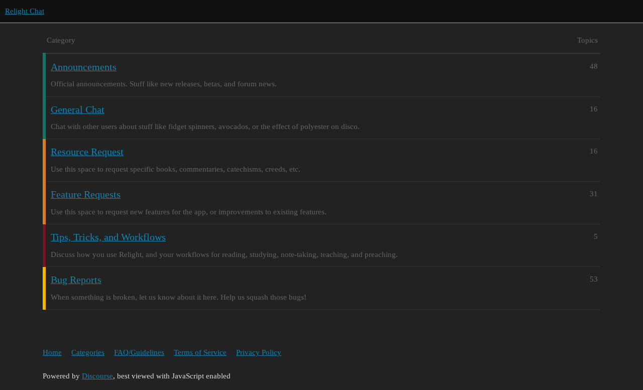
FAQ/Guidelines (139, 352)
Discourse (97, 376)
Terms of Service (200, 352)
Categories (87, 352)
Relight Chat (24, 11)
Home (52, 352)
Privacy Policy (258, 352)
